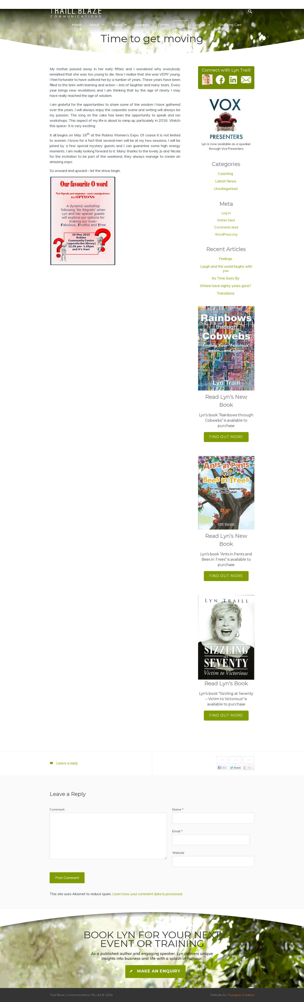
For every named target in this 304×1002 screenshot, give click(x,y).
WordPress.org (226, 234)
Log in (226, 213)
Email (177, 831)
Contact (199, 24)
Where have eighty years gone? (225, 285)
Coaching (225, 173)
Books (117, 24)
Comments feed (226, 227)
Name (178, 809)
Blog (180, 25)
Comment (57, 809)
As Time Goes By (225, 278)
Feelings (225, 258)
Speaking (142, 24)
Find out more (226, 437)
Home (76, 24)
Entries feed (226, 220)
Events (163, 24)
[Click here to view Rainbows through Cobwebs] (226, 348)
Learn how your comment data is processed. (147, 894)
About (94, 24)
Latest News (225, 181)
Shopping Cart (230, 24)
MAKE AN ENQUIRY (158, 971)
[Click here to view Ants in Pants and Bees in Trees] (226, 492)
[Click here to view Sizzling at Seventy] (226, 637)
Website (178, 853)
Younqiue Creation (240, 995)
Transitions (225, 293)
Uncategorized (225, 188)
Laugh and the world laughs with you (226, 268)
